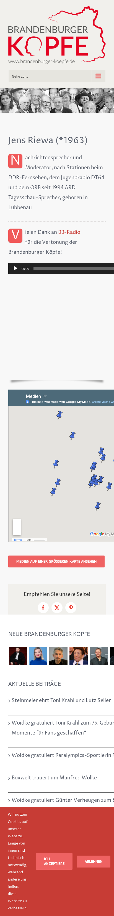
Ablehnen (93, 861)
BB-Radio (69, 232)
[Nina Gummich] (38, 656)
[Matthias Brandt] (98, 656)
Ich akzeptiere (54, 861)
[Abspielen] (15, 268)
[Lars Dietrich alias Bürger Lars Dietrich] (17, 656)
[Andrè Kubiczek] (58, 656)
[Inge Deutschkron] (78, 656)
